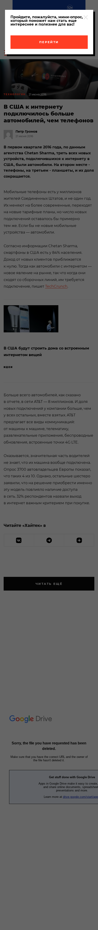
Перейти (49, 42)
